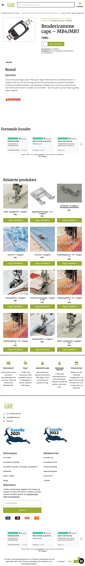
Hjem (43, 18)
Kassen (80, 6)
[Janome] (13, 107)
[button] (2, 4)
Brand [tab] (9, 62)
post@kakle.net (13, 417)
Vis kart (10, 421)
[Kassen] (80, 4)
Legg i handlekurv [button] (15, 220)
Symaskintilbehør (51, 18)
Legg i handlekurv (56, 44)
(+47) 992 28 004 (14, 413)
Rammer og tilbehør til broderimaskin (61, 51)
